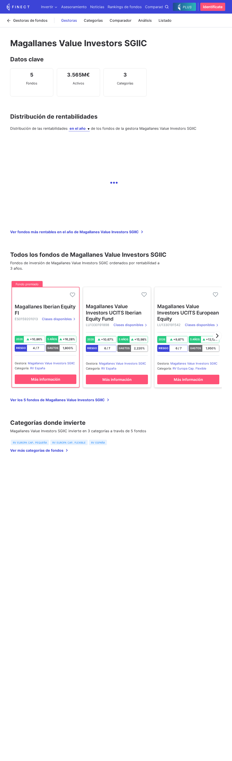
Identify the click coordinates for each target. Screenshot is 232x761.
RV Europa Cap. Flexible (189, 368)
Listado (165, 20)
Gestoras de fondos (30, 20)
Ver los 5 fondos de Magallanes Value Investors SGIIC (57, 400)
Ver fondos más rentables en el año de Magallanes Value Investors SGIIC (74, 232)
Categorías (93, 20)
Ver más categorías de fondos (36, 450)
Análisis (145, 20)
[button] (217, 335)
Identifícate (212, 7)
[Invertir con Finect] (18, 6)
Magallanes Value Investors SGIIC (51, 363)
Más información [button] (45, 379)
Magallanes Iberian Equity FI (45, 310)
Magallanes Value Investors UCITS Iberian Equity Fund (113, 312)
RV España (37, 368)
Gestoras (69, 20)
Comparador (120, 20)
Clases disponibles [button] (57, 319)
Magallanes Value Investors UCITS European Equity (188, 312)
